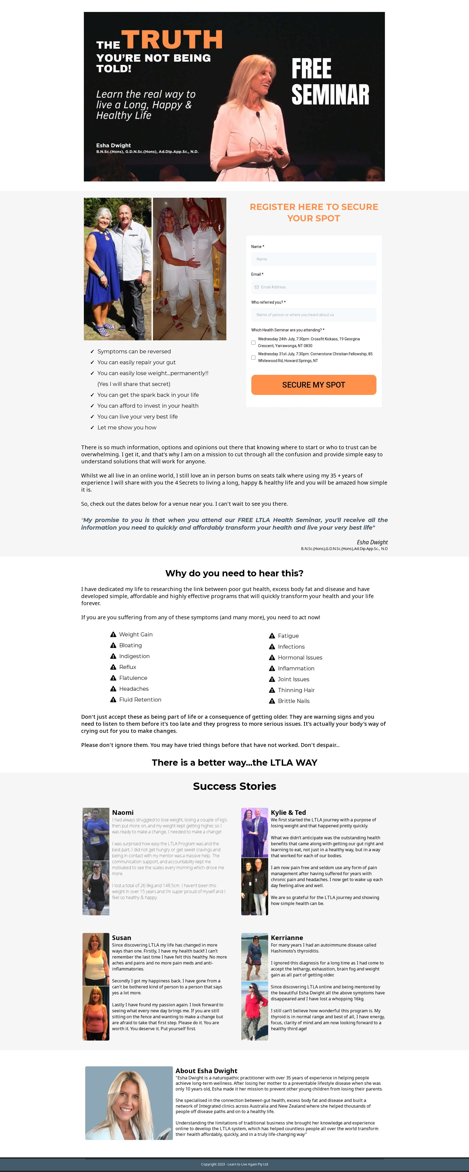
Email (257, 274)
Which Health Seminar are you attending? (288, 330)
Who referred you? (268, 302)
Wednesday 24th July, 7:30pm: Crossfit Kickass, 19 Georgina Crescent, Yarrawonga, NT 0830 (309, 342)
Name (257, 246)
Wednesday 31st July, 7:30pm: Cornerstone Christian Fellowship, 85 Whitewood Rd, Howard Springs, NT (315, 357)
